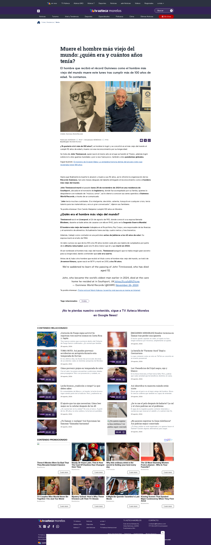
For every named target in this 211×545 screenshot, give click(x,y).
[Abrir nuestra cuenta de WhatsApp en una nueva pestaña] (57, 526)
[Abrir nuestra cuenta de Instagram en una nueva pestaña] (44, 526)
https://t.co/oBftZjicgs (127, 281)
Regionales (149, 3)
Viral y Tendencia (72, 16)
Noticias (113, 3)
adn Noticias (126, 3)
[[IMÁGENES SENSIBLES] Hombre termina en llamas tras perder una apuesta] (117, 339)
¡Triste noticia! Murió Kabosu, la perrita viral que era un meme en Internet (109, 290)
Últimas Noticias (147, 16)
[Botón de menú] (38, 10)
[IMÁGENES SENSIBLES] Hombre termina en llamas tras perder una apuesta (152, 334)
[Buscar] (171, 10)
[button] (163, 532)
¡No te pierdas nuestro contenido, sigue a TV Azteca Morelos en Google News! (105, 313)
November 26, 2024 (127, 285)
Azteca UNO (78, 3)
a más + (161, 3)
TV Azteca (65, 3)
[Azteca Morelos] (105, 11)
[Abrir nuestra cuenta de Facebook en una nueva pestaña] (53, 526)
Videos (137, 3)
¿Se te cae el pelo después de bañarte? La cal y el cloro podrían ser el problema (152, 404)
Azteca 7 (91, 3)
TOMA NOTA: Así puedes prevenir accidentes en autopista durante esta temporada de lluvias (78, 353)
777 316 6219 (153, 526)
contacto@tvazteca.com (157, 524)
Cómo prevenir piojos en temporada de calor (82, 368)
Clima (131, 16)
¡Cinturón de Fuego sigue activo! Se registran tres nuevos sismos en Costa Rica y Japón (81, 335)
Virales (84, 301)
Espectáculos (104, 16)
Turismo (55, 16)
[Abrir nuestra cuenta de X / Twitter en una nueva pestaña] (40, 526)
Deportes (102, 3)
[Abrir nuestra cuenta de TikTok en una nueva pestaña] (48, 526)
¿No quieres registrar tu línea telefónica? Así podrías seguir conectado (151, 422)
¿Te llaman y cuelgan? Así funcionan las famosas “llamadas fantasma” (80, 422)
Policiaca (119, 16)
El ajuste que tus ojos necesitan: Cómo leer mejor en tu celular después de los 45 (81, 404)
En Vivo (167, 16)
